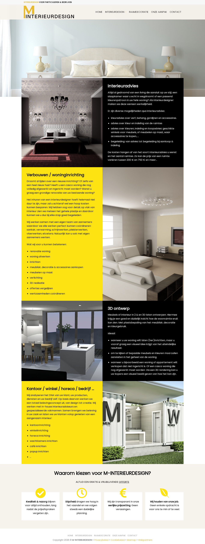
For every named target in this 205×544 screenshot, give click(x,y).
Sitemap (131, 539)
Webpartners (145, 539)
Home (99, 12)
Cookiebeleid (118, 539)
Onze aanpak (159, 12)
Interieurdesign (114, 12)
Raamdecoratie (138, 12)
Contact (175, 12)
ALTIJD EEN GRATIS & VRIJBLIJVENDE (102, 482)
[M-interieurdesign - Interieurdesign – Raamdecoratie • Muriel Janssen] (49, 12)
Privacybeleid (101, 539)
